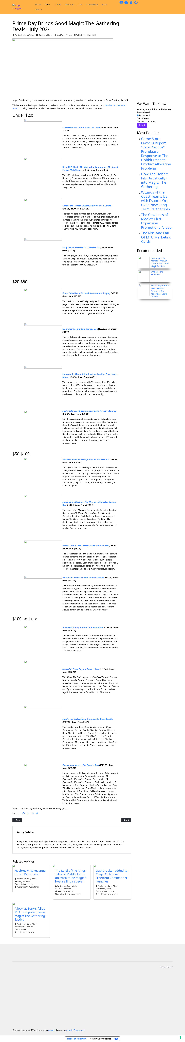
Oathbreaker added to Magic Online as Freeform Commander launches (111, 875)
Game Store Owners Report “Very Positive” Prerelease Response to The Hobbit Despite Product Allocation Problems (156, 153)
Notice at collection (76, 1038)
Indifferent (144, 118)
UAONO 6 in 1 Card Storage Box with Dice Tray (85, 545)
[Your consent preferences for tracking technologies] (180, 1037)
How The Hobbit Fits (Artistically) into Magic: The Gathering (154, 180)
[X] (28, 813)
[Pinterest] (37, 813)
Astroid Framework (75, 1030)
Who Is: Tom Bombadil (157, 273)
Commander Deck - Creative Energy (89, 411)
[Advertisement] (155, 61)
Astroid (51, 1030)
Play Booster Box (83, 577)
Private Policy (166, 967)
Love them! (144, 115)
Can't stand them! (147, 121)
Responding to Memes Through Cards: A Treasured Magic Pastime (160, 262)
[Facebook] (23, 813)
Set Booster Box (82, 627)
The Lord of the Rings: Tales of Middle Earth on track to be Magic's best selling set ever (70, 875)
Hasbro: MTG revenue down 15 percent (30, 872)
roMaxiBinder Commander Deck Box (82, 127)
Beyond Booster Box (80, 669)
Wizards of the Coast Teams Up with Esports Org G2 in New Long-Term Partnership (155, 200)
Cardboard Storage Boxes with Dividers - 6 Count (86, 205)
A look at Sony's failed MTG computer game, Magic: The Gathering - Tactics (31, 913)
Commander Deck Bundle (87, 719)
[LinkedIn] (32, 813)
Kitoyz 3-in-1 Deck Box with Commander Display (86, 293)
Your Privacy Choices (100, 1038)
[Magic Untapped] (21, 7)
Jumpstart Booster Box (85, 459)
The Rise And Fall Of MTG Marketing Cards (156, 237)
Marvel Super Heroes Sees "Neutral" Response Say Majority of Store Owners (161, 291)
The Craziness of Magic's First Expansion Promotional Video (156, 221)
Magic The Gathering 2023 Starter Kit (80, 247)
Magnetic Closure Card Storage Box (80, 329)
